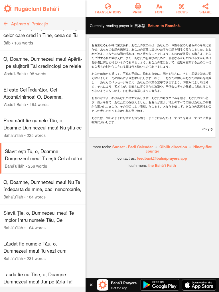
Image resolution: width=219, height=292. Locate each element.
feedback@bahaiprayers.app (162, 158)
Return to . (164, 25)
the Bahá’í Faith (162, 165)
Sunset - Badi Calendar (132, 146)
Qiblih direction (173, 146)
